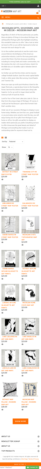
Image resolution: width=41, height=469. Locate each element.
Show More (20, 421)
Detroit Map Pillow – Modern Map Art (8, 402)
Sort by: (4, 141)
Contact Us (33, 467)
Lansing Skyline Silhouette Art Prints (8, 305)
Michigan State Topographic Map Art (29, 237)
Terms (30, 459)
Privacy (36, 459)
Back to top (19, 464)
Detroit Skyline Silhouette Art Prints (29, 271)
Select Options (3, 179)
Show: (4, 147)
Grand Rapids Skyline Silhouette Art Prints (9, 271)
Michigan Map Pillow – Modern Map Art (29, 402)
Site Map (24, 459)
